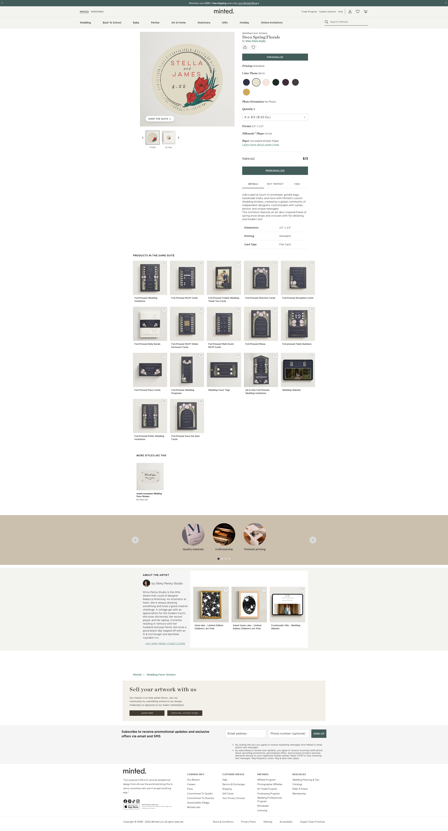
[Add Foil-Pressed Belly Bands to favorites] (164, 309)
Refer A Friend (299, 788)
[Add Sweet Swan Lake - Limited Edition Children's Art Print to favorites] (264, 589)
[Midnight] (295, 82)
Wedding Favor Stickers (254, 33)
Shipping (227, 788)
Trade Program (309, 11)
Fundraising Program (268, 793)
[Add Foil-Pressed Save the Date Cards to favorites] (201, 402)
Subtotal (248, 158)
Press (190, 788)
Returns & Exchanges (233, 784)
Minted (137, 674)
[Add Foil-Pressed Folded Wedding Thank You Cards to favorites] (238, 263)
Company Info (195, 774)
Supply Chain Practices (312, 821)
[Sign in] (350, 11)
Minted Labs (193, 807)
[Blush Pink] (266, 82)
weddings (97, 11)
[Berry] (276, 82)
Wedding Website (291, 390)
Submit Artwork (327, 11)
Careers (191, 784)
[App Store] (131, 808)
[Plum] (285, 82)
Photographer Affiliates (269, 784)
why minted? (275, 184)
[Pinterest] (129, 801)
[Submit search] (326, 22)
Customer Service (233, 774)
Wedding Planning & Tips (305, 779)
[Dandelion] (246, 92)
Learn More (147, 713)
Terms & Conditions (223, 821)
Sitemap (267, 821)
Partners (262, 774)
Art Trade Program (267, 788)
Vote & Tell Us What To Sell (185, 713)
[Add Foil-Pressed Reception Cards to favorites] (312, 263)
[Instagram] (138, 801)
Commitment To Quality (200, 793)
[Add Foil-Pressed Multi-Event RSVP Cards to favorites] (238, 309)
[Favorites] (357, 11)
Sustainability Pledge (198, 802)
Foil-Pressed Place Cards (147, 390)
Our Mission (193, 779)
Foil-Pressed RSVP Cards (184, 298)
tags (297, 184)
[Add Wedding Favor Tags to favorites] (238, 356)
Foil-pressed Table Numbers (297, 344)
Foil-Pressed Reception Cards (297, 298)
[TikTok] (134, 801)
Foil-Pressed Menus (255, 344)
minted (84, 11)
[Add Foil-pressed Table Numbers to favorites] (312, 309)
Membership (299, 793)
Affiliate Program (266, 779)
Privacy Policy (248, 821)
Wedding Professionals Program (269, 799)
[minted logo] (224, 11)
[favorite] (253, 47)
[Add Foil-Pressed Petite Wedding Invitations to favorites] (164, 402)
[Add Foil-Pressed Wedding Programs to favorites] (201, 356)
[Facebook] (125, 801)
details (253, 184)
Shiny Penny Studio (256, 41)
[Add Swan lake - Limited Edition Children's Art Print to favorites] (226, 589)
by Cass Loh (142, 499)
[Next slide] (178, 137)
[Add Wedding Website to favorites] (312, 356)
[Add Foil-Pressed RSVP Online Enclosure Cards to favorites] (201, 309)
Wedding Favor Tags (219, 390)
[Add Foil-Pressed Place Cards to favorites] (164, 356)
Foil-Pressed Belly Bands (147, 344)
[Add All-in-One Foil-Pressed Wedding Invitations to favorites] (275, 356)
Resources (299, 774)
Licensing (262, 810)
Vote (340, 11)
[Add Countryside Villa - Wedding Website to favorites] (302, 589)
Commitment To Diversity (200, 798)
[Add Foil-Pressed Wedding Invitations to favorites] (164, 263)
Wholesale (262, 805)
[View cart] (365, 11)
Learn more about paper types (260, 144)
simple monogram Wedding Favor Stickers (149, 495)
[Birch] (256, 82)
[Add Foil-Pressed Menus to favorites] (275, 309)
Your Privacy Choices (233, 798)
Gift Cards (227, 793)
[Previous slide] (143, 137)
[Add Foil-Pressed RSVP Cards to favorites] (201, 263)
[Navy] (246, 82)
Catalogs (297, 784)
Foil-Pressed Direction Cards (260, 298)
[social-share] (245, 47)
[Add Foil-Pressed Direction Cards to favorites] (275, 263)
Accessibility (286, 821)
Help (224, 779)
